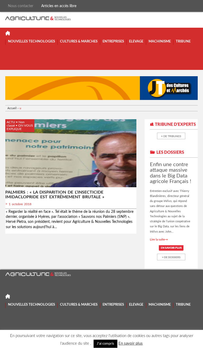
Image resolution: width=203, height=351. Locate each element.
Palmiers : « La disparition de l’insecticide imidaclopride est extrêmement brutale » (54, 194)
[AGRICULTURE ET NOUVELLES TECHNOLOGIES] (38, 17)
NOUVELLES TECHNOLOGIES (31, 41)
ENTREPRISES (113, 41)
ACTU (11, 122)
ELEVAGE (136, 41)
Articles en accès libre (58, 6)
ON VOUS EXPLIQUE (20, 127)
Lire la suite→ (159, 239)
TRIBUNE (183, 41)
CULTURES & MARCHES (79, 41)
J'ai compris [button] (105, 343)
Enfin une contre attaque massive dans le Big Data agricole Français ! (170, 173)
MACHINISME (160, 41)
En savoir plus (130, 343)
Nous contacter (20, 6)
